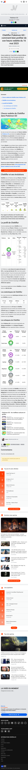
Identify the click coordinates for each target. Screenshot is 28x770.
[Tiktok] (19, 723)
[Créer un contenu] (26, 14)
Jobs (2, 761)
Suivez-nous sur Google (14, 48)
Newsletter (3, 757)
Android (17, 19)
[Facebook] (2, 723)
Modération (3, 748)
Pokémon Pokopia (10, 609)
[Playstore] (2, 731)
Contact (2, 739)
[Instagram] (9, 723)
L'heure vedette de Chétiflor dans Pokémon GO (14, 97)
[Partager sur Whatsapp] (13, 22)
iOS (15, 19)
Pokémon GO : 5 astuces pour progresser (14, 423)
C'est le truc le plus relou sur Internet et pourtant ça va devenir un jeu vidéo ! (19, 559)
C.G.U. (2, 744)
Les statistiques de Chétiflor (10, 106)
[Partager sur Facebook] (12, 22)
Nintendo (22, 444)
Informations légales (5, 742)
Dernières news (14, 30)
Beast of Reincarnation (11, 621)
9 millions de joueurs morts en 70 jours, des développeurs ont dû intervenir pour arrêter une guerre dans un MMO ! (13, 653)
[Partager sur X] (15, 22)
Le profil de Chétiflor (7, 103)
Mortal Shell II (9, 615)
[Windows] (9, 731)
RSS (2, 759)
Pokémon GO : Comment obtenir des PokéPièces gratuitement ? (16, 433)
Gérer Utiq (3, 753)
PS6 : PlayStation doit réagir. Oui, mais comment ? (18, 566)
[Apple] (5, 731)
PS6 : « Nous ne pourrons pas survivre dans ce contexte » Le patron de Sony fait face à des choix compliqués (19, 661)
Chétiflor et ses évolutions (9, 100)
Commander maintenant (22, 88)
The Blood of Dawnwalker (12, 496)
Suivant (24, 30)
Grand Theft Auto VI (10, 473)
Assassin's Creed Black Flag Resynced (14, 592)
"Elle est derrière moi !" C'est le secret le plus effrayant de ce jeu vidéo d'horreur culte (18, 574)
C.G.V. (2, 746)
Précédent (4, 30)
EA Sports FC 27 (9, 479)
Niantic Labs (3, 446)
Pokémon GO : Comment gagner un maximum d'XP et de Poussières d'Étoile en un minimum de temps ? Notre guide (15, 418)
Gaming (5, 14)
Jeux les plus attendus (14, 509)
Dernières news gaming (14, 580)
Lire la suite (3, 712)
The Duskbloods (9, 491)
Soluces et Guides (11, 14)
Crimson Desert (9, 598)
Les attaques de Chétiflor (10, 108)
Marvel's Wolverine (10, 485)
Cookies (3, 751)
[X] (5, 723)
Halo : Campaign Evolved (11, 603)
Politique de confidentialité (7, 750)
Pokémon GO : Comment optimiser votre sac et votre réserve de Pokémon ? (16, 428)
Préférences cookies (5, 755)
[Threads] (22, 723)
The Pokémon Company (15, 444)
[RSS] (15, 723)
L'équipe (2, 741)
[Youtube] (12, 723)
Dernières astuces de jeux (20, 14)
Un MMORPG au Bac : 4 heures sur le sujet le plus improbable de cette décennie (19, 543)
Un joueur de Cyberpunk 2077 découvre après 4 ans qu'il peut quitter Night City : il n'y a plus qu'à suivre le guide (18, 669)
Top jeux (14, 627)
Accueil (2, 14)
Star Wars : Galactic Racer (12, 502)
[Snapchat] (25, 723)
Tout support (11, 19)
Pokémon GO (14, 18)
